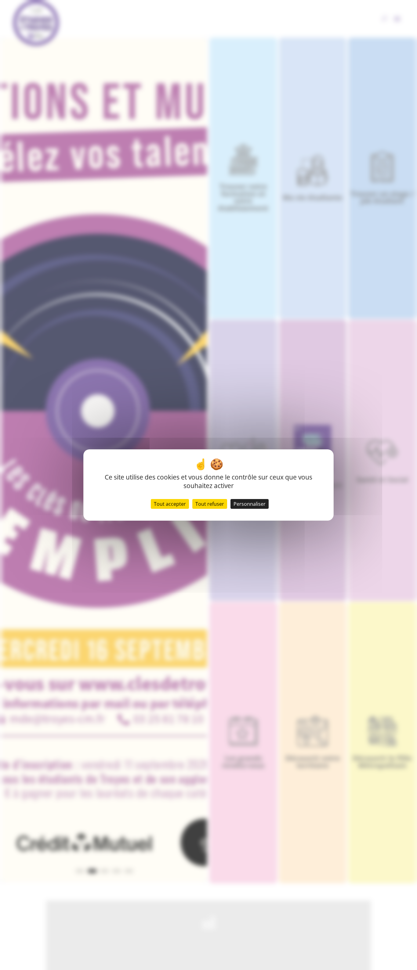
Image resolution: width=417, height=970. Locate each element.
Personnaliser (250, 504)
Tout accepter (170, 504)
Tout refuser (209, 504)
